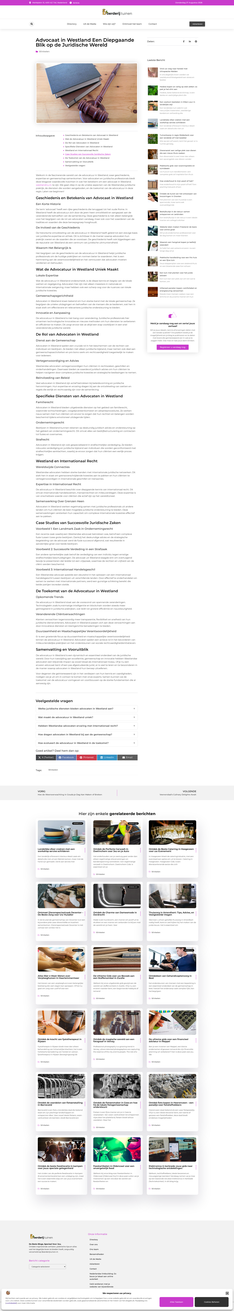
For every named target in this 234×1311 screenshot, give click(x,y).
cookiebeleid (11, 1303)
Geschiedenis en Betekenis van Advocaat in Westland (91, 135)
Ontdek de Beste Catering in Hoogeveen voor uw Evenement (171, 850)
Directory (72, 24)
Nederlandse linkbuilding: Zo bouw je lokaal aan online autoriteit (103, 1276)
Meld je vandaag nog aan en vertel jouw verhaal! (172, 324)
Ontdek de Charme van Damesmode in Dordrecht (115, 913)
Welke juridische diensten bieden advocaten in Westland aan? (86, 708)
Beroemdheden (97, 1254)
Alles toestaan (176, 1302)
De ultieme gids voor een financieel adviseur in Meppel (168, 1040)
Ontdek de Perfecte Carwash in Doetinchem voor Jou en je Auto (111, 850)
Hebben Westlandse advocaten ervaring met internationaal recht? (86, 725)
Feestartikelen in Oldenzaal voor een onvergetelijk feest (113, 1167)
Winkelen (44, 51)
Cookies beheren (211, 1302)
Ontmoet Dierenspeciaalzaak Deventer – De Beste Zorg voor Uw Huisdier (60, 913)
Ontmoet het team (132, 24)
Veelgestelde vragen (75, 165)
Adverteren (95, 1264)
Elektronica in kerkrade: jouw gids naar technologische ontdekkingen (171, 1167)
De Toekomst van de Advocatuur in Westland (87, 158)
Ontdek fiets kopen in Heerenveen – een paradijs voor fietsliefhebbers (171, 1103)
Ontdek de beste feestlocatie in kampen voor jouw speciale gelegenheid (60, 1167)
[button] (227, 1293)
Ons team (94, 1249)
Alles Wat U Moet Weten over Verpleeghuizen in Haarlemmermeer (58, 977)
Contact (153, 24)
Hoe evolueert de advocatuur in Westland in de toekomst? (86, 743)
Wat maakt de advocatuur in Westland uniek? (86, 717)
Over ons (94, 1244)
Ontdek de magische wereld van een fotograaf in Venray (113, 1040)
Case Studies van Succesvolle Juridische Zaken (88, 154)
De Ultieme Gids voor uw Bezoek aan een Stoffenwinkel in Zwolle (113, 977)
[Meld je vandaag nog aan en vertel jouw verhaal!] (173, 315)
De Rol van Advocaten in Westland (82, 143)
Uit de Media (89, 24)
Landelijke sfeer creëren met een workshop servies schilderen (56, 850)
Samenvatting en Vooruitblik (79, 162)
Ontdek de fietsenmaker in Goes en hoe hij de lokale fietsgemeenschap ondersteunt (115, 1104)
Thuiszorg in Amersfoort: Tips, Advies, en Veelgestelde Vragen (171, 913)
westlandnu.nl (43, 185)
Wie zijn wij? (109, 24)
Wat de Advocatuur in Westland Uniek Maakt (87, 139)
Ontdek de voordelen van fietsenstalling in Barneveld (60, 1103)
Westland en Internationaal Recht (81, 150)
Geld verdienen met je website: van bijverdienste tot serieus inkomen (101, 1286)
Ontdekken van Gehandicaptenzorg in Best (170, 977)
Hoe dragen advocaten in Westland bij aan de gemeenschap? (86, 734)
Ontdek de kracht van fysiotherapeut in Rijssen (60, 1040)
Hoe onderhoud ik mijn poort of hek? (176, 181)
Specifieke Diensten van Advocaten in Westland (89, 146)
